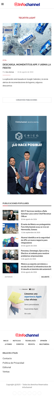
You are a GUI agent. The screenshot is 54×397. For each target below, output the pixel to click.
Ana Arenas (10, 72)
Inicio (5, 341)
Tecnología (30, 341)
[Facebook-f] (14, 393)
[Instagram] (39, 393)
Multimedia (44, 344)
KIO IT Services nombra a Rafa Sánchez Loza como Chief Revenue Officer (36, 213)
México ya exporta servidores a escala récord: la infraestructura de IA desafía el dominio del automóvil (36, 266)
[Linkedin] (24, 393)
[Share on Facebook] (24, 91)
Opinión (43, 341)
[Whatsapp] (34, 393)
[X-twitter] (19, 393)
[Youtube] (29, 393)
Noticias (17, 341)
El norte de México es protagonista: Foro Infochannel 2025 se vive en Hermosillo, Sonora (36, 226)
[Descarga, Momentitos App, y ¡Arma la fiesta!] (27, 39)
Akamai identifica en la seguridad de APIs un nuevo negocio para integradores (35, 240)
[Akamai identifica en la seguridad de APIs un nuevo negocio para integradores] (10, 241)
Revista (31, 344)
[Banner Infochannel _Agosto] (27, 287)
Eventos (20, 344)
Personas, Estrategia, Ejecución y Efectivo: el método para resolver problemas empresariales (35, 253)
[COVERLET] (27, 117)
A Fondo (8, 344)
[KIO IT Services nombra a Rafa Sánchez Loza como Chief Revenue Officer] (10, 215)
